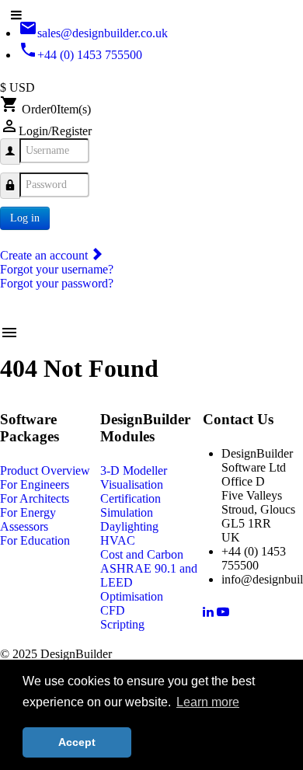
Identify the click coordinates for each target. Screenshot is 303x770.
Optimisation (131, 596)
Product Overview (45, 470)
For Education (35, 540)
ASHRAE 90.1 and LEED (148, 575)
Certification (130, 498)
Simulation (126, 512)
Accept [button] (77, 742)
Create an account (45, 255)
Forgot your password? (56, 283)
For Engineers (34, 484)
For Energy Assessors (28, 519)
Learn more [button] (207, 702)
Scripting (122, 624)
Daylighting (129, 526)
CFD (112, 610)
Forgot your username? (56, 269)
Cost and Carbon (141, 554)
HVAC (117, 540)
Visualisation (131, 484)
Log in (25, 218)
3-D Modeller (133, 470)
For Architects (34, 498)
